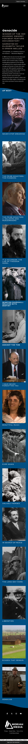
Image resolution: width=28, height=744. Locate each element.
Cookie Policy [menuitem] (12, 731)
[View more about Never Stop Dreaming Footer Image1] (14, 131)
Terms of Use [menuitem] (20, 731)
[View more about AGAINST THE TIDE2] (14, 342)
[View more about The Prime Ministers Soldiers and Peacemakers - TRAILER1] (14, 214)
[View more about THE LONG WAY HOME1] (14, 579)
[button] (7, 714)
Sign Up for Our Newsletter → (14, 742)
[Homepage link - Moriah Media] (14, 729)
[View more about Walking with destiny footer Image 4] (14, 300)
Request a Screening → (21, 1)
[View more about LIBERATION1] (14, 618)
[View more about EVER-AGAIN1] (14, 462)
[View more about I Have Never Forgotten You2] (14, 381)
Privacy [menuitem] (6, 731)
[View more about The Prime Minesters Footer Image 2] (14, 174)
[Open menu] (24, 5)
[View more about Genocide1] (14, 697)
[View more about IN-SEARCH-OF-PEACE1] (14, 540)
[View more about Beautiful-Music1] (14, 422)
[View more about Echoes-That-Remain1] (14, 658)
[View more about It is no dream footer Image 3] (14, 257)
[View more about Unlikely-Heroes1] (14, 501)
